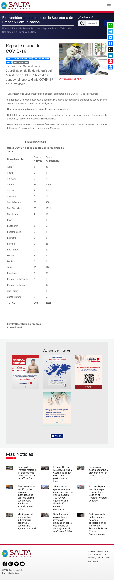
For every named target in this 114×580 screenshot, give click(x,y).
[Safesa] (57, 409)
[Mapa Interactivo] (57, 372)
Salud (9, 62)
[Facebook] (110, 43)
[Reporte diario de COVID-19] (83, 59)
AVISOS (58, 436)
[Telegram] (110, 32)
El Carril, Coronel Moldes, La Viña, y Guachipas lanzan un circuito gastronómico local (62, 474)
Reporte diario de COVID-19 (23, 48)
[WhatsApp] (110, 26)
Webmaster (93, 561)
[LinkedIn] (110, 55)
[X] (110, 49)
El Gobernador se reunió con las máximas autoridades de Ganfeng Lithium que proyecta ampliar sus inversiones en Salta (26, 498)
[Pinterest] (110, 61)
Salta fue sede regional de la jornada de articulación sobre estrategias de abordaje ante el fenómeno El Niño (62, 523)
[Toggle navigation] (109, 5)
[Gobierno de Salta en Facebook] (5, 564)
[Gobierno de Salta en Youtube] (22, 564)
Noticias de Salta (41, 59)
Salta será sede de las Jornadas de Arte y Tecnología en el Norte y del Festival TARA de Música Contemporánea (98, 524)
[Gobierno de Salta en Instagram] (10, 564)
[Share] (110, 67)
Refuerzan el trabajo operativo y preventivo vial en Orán (98, 471)
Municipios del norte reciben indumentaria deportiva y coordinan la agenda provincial (27, 521)
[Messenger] (110, 38)
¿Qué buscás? (85, 17)
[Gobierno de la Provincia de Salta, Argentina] (15, 5)
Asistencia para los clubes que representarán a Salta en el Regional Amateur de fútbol (98, 493)
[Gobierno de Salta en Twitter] (16, 564)
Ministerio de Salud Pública (19, 59)
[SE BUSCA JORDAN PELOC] (25, 372)
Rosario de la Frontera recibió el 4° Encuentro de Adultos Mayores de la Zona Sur (27, 473)
